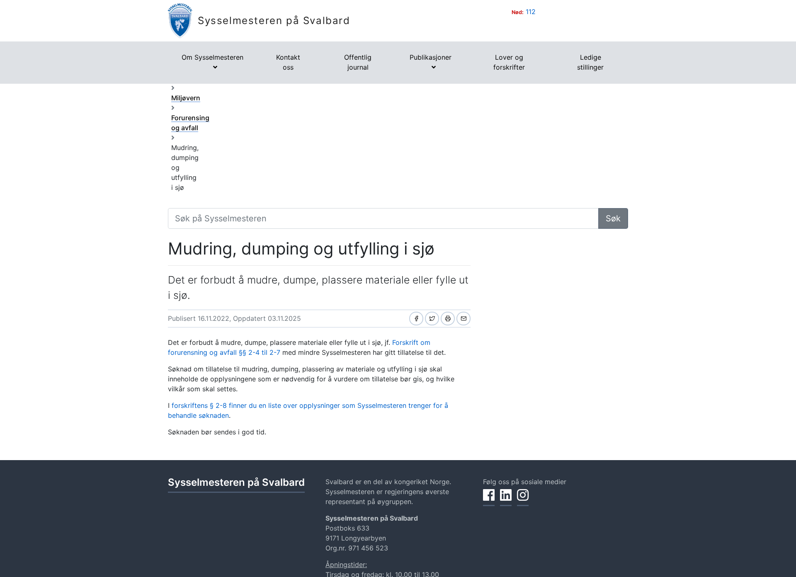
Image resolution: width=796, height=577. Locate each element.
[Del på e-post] (463, 318)
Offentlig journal (357, 62)
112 (531, 11)
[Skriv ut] (448, 318)
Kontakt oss (288, 62)
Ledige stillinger (590, 62)
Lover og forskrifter (509, 62)
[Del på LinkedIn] (506, 499)
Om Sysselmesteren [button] (212, 57)
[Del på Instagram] (523, 499)
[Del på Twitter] (432, 318)
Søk (613, 218)
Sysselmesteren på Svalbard (274, 21)
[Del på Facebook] (416, 318)
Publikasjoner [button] (430, 57)
